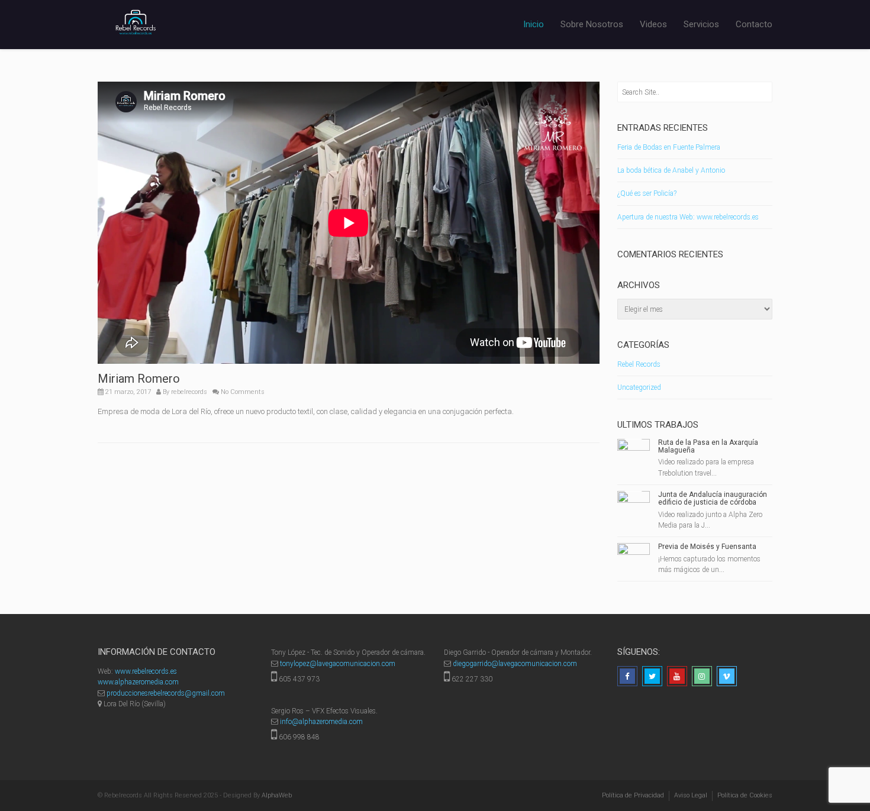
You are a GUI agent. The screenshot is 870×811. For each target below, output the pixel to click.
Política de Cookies (744, 795)
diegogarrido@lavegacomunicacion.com (515, 664)
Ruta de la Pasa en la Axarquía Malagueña (708, 446)
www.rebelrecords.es (146, 671)
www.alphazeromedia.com (138, 682)
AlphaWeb (277, 795)
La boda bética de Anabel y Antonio (671, 170)
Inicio (533, 24)
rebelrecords (189, 392)
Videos (653, 24)
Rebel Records (638, 364)
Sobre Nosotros (591, 24)
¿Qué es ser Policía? (646, 193)
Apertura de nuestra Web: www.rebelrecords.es (688, 217)
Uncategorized (639, 387)
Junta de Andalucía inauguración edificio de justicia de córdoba (712, 498)
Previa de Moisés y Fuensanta (707, 546)
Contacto (754, 24)
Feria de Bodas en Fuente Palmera (668, 147)
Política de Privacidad (633, 795)
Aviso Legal (690, 795)
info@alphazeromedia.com (321, 722)
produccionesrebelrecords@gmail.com (166, 693)
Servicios (701, 24)
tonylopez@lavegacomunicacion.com (337, 664)
